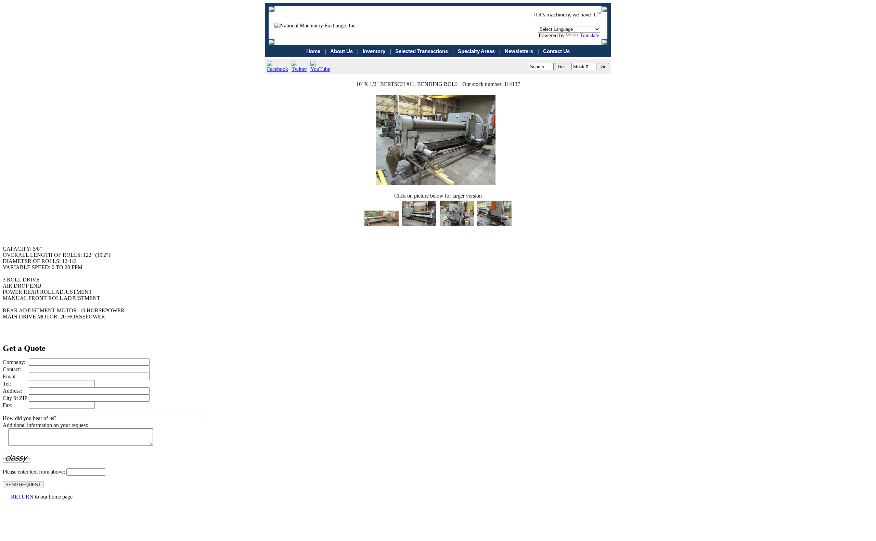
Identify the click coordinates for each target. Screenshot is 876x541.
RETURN (23, 497)
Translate (589, 35)
